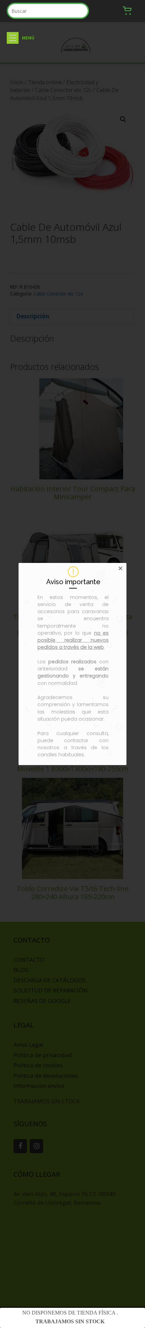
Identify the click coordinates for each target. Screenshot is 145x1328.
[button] (13, 38)
